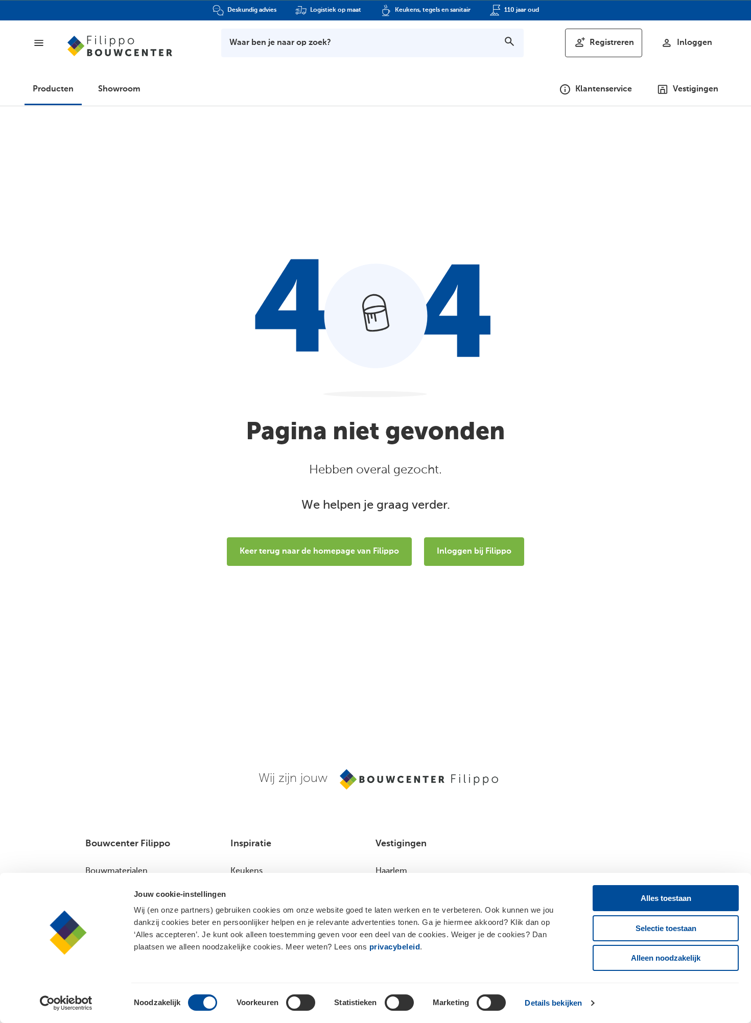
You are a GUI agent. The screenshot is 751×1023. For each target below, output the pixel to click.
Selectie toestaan (666, 928)
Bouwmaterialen (116, 871)
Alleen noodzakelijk (665, 958)
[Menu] (39, 43)
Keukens (246, 871)
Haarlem (391, 871)
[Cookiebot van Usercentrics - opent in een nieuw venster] (66, 1003)
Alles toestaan (666, 898)
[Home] (119, 46)
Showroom (119, 89)
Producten (53, 89)
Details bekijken (553, 1002)
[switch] (300, 1002)
